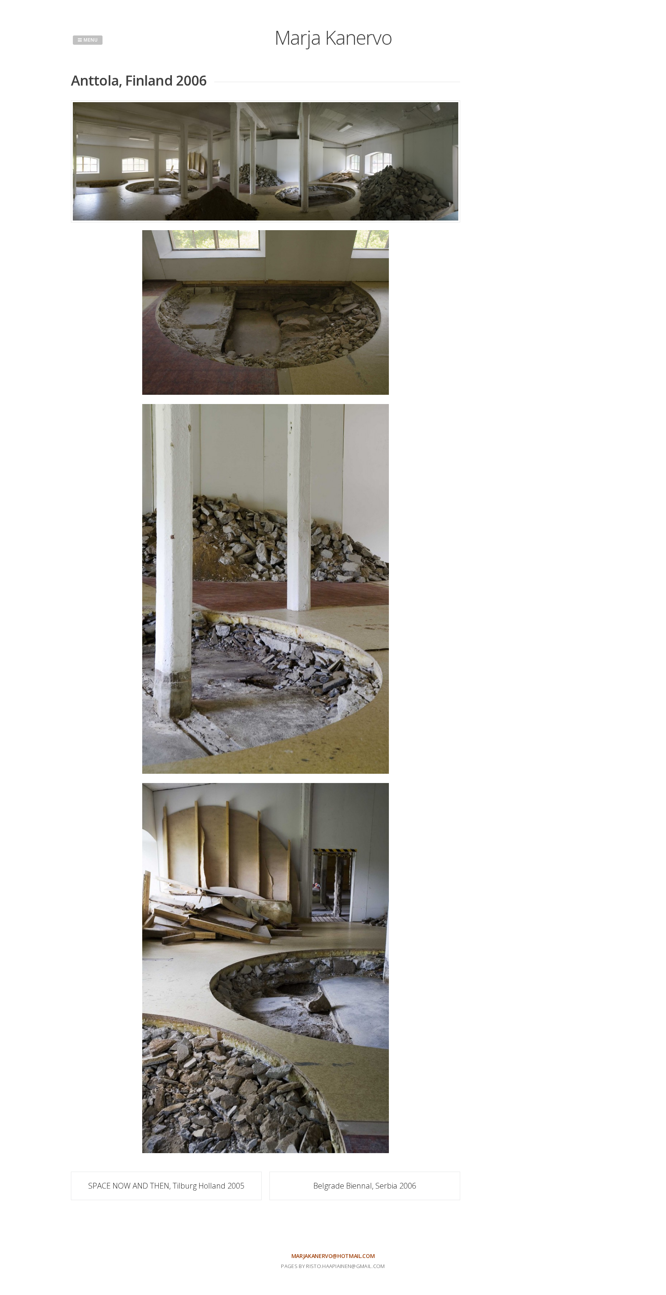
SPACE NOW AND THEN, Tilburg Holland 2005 (166, 1185)
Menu (90, 40)
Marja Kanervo (333, 37)
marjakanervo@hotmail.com (333, 1256)
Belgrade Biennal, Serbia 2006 (364, 1185)
